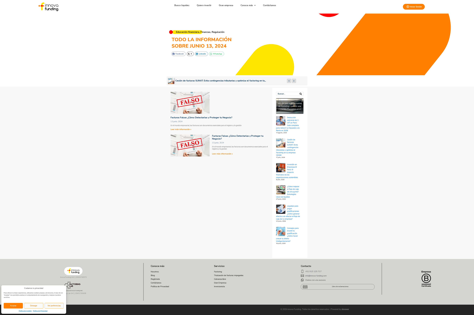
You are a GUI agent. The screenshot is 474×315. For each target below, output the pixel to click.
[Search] (300, 94)
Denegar (33, 306)
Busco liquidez (181, 5)
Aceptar (13, 306)
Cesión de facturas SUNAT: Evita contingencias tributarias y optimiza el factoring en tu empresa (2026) (287, 147)
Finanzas (205, 32)
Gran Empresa (220, 282)
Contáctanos (269, 5)
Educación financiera (187, 32)
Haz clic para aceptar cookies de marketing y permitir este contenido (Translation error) (290, 106)
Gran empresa (226, 5)
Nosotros (155, 271)
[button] (179, 54)
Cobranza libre (220, 279)
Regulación (218, 32)
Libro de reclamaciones (340, 286)
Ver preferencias (54, 306)
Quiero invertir (204, 5)
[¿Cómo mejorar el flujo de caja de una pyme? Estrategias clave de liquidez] (280, 189)
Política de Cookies (25, 311)
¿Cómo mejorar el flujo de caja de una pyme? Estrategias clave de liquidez (287, 191)
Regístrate (155, 279)
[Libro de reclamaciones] (305, 287)
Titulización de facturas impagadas (228, 275)
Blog (153, 275)
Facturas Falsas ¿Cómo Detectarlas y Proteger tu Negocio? (201, 117)
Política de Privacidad (40, 311)
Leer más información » (181, 129)
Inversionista (219, 286)
